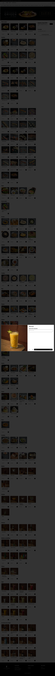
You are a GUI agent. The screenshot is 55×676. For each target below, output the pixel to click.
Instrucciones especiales (33, 328)
